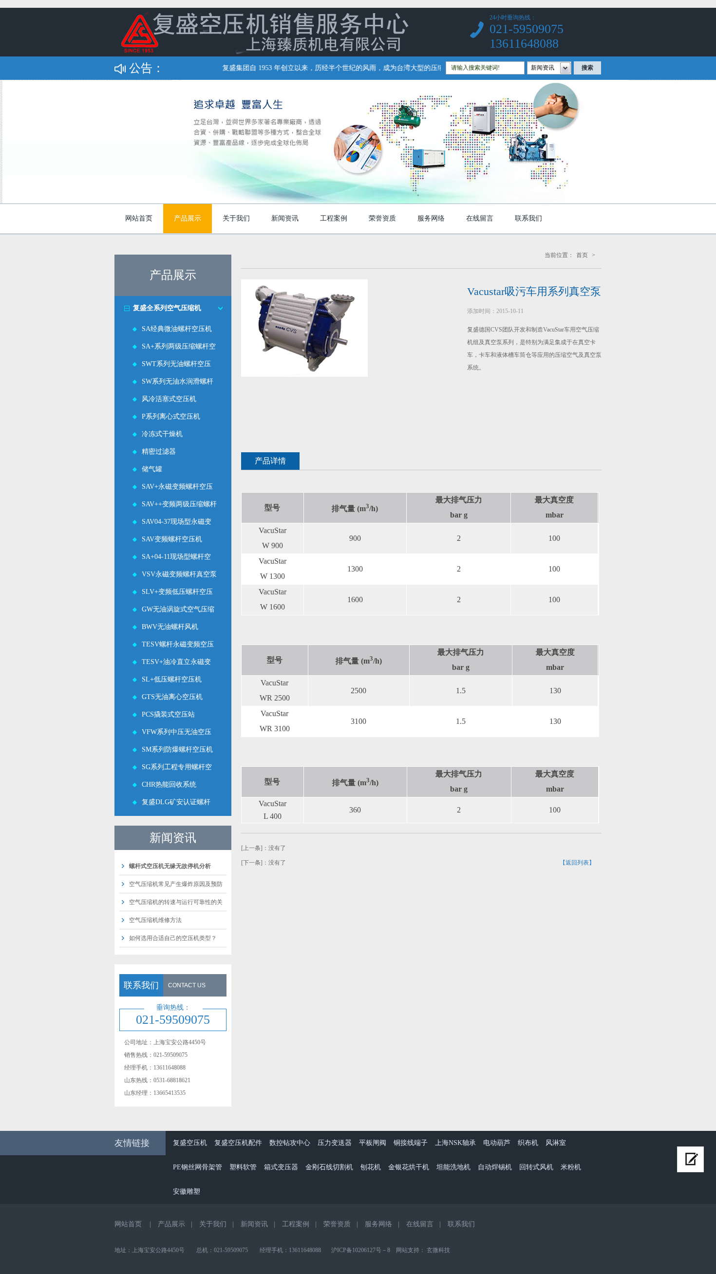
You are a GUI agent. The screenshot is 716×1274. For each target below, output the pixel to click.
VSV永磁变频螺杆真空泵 (179, 574)
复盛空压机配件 (238, 1142)
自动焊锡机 (495, 1167)
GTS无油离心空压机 (172, 697)
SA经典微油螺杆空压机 (177, 328)
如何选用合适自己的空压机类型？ (173, 938)
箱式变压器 (281, 1167)
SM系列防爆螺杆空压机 (177, 749)
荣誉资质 (382, 218)
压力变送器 (335, 1142)
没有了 (277, 848)
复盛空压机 (190, 1142)
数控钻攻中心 (289, 1142)
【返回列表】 (577, 862)
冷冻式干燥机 (162, 434)
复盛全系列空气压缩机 (167, 308)
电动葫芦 (496, 1142)
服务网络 (431, 218)
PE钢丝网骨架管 (197, 1167)
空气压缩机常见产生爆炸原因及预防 (176, 884)
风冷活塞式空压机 (169, 399)
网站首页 (138, 218)
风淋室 (556, 1142)
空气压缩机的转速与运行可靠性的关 (176, 902)
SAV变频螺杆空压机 (172, 539)
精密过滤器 (159, 451)
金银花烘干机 (408, 1167)
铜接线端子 (411, 1142)
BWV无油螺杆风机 (170, 626)
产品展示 (187, 218)
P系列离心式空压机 (171, 416)
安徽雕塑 (186, 1191)
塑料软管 (243, 1167)
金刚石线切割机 (329, 1167)
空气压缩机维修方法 (155, 920)
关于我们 (236, 218)
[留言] (690, 1159)
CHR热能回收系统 (169, 784)
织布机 (528, 1142)
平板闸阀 (372, 1142)
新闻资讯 (285, 218)
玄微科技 (438, 1250)
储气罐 (152, 469)
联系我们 (528, 218)
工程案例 (333, 218)
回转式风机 (536, 1167)
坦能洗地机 (453, 1167)
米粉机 (571, 1167)
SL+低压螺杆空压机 (172, 679)
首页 (582, 255)
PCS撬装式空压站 (168, 714)
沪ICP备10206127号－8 (360, 1250)
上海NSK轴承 (455, 1142)
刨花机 (370, 1167)
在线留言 (479, 218)
